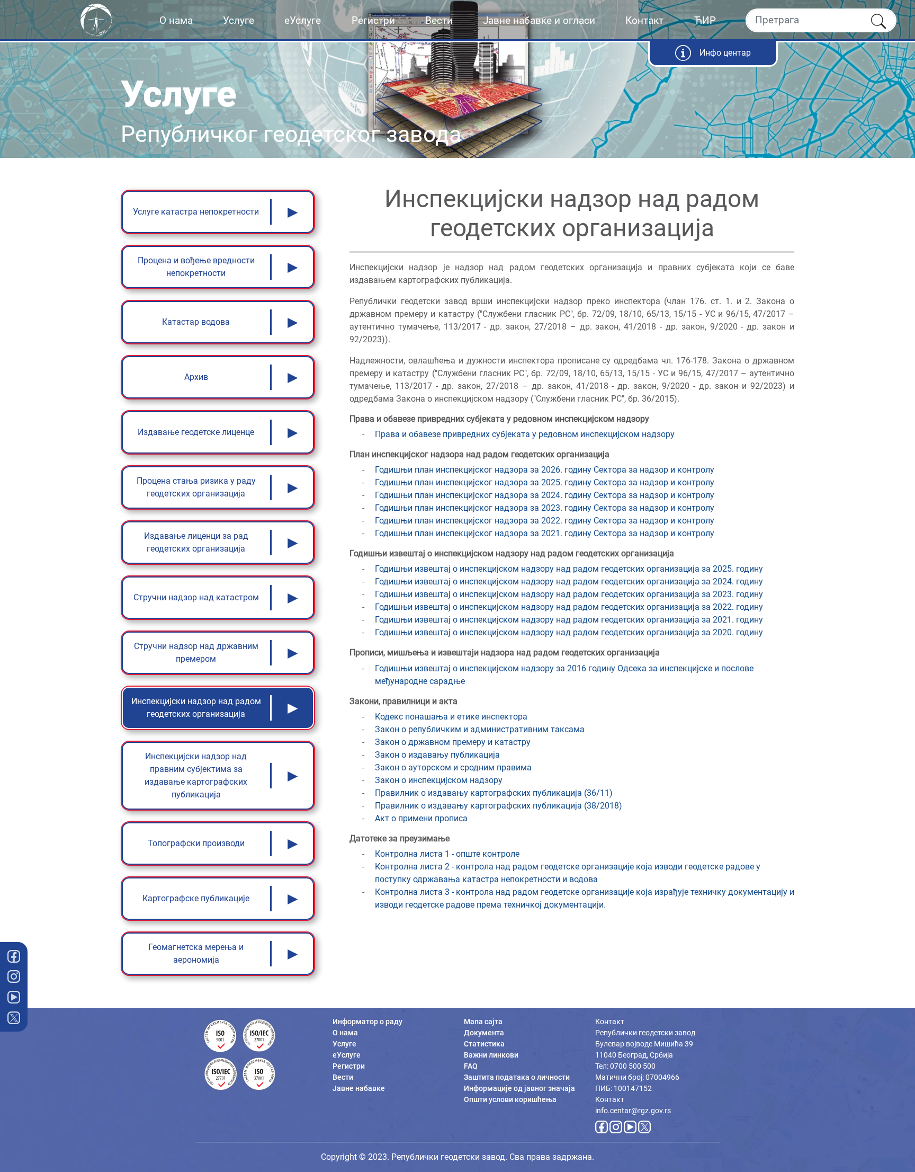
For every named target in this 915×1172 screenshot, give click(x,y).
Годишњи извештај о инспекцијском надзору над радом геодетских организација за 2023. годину (569, 594)
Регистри (373, 20)
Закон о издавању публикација (437, 755)
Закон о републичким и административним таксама (480, 729)
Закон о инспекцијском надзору (439, 780)
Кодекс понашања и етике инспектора (451, 717)
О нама (176, 20)
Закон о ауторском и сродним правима (453, 767)
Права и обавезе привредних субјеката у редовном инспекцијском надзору (525, 434)
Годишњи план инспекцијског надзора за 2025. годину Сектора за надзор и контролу (544, 482)
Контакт (644, 20)
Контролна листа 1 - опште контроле (447, 854)
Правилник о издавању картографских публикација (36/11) (494, 793)
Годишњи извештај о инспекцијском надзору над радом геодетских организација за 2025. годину (569, 569)
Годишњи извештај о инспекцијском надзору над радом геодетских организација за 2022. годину (569, 607)
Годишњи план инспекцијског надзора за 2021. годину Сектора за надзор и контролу (544, 533)
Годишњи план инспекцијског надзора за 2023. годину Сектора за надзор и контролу (544, 508)
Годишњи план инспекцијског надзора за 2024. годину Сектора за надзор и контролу (544, 495)
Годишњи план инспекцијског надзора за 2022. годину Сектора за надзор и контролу (544, 521)
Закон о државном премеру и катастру (453, 742)
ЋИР (705, 20)
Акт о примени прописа (421, 818)
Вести (439, 20)
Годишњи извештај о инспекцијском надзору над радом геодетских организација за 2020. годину (569, 632)
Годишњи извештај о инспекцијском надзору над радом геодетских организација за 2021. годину (569, 620)
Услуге (238, 20)
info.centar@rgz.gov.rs (633, 1110)
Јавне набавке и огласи (539, 20)
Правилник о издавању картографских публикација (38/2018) (498, 806)
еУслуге (302, 20)
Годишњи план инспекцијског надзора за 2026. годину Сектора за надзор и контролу (544, 470)
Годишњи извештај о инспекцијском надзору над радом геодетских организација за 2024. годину (569, 581)
